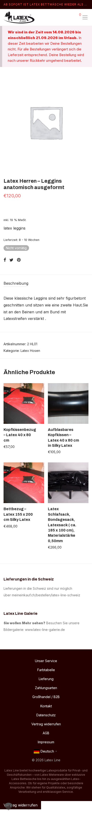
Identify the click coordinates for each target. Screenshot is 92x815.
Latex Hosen (30, 351)
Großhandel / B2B (46, 697)
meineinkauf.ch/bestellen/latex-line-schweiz (47, 595)
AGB (46, 733)
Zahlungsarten (46, 688)
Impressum (46, 742)
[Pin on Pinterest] (19, 260)
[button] (8, 806)
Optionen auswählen (17, 446)
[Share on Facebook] (5, 260)
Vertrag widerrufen (46, 724)
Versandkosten (19, 429)
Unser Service (46, 661)
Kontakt (46, 706)
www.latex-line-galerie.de (45, 630)
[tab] (46, 283)
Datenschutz (46, 715)
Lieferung (46, 679)
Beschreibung (16, 283)
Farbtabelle (46, 670)
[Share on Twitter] (11, 260)
